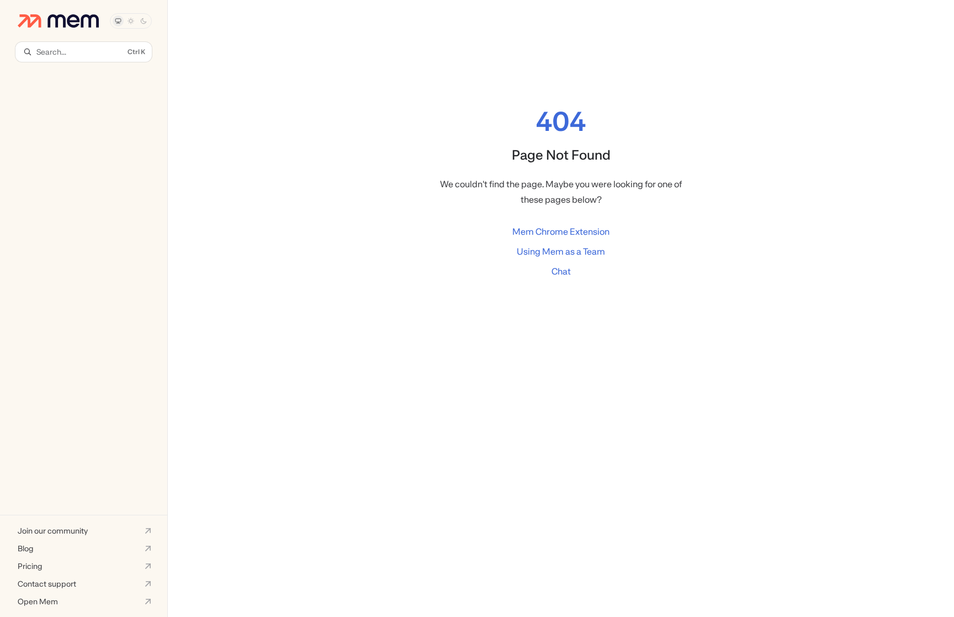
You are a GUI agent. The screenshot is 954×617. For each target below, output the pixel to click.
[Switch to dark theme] (143, 21)
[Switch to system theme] (118, 21)
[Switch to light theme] (130, 21)
